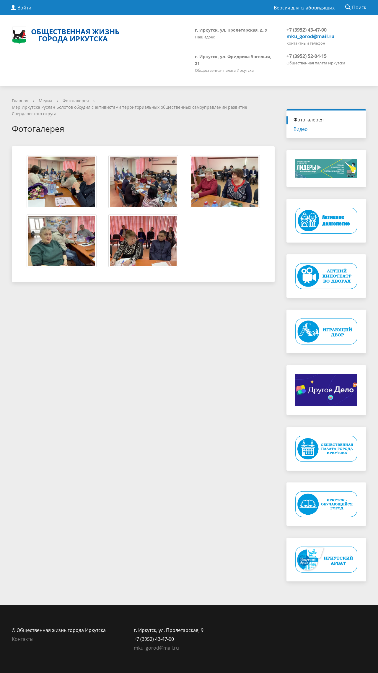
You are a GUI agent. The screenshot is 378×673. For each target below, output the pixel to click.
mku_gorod (146, 648)
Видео (301, 129)
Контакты (22, 639)
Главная (20, 100)
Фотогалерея (76, 100)
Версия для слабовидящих (304, 7)
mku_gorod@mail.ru (310, 36)
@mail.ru (169, 648)
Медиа (45, 100)
